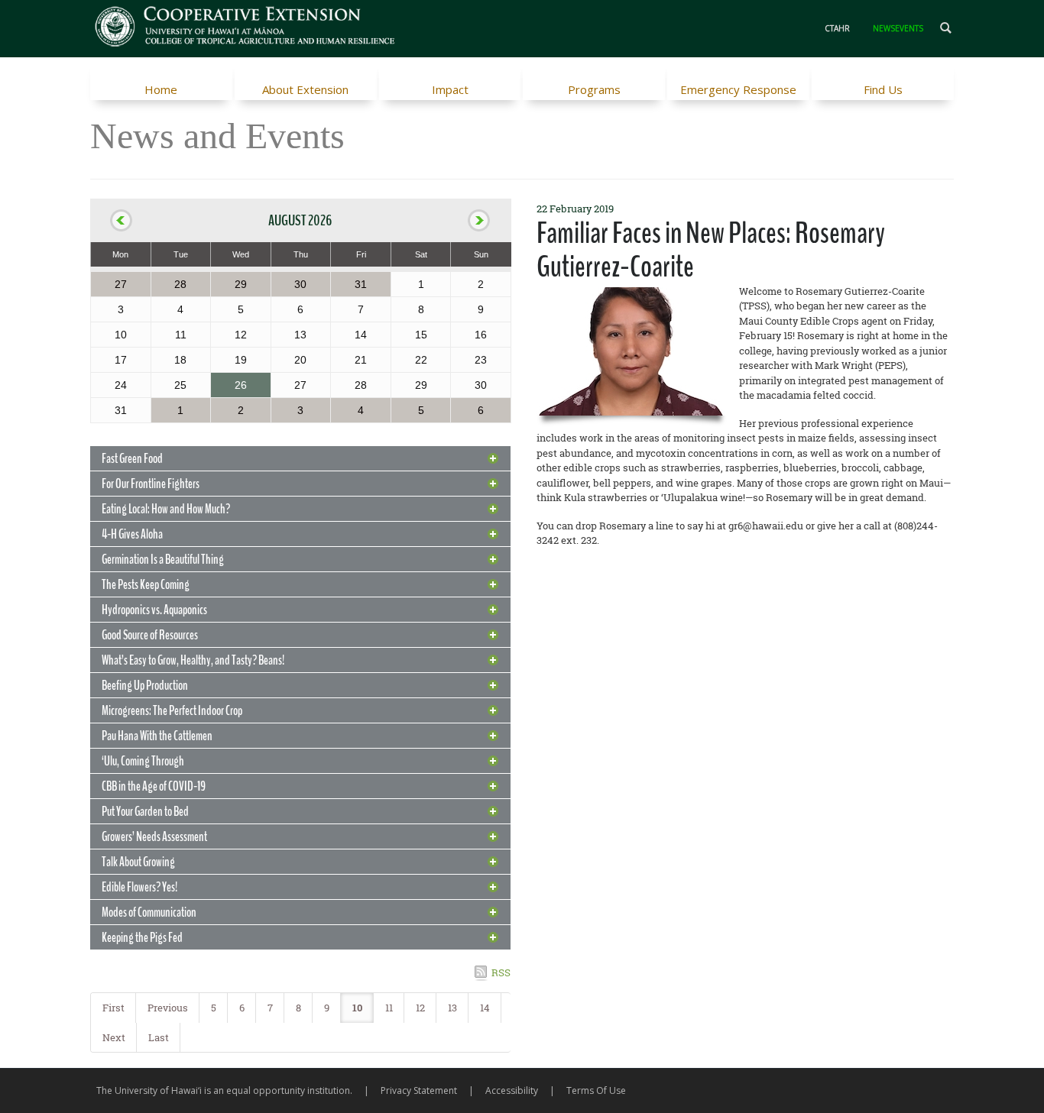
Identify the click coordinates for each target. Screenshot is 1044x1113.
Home (160, 89)
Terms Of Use (596, 1090)
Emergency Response (738, 89)
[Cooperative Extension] (245, 28)
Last (158, 1037)
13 (452, 1007)
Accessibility (511, 1090)
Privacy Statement (419, 1090)
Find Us (883, 89)
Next (113, 1037)
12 (420, 1007)
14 (485, 1007)
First (113, 1007)
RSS (501, 972)
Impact (450, 89)
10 (357, 1007)
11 (389, 1007)
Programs (594, 89)
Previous (168, 1007)
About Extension (305, 89)
